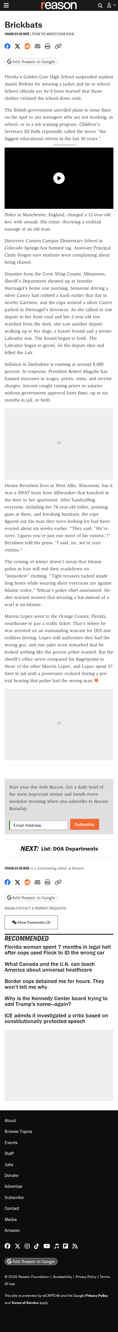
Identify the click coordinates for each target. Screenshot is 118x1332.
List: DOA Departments (59, 848)
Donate (11, 1175)
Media (11, 1219)
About (10, 1120)
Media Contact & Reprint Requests (35, 908)
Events (11, 1142)
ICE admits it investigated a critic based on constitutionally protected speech (56, 1018)
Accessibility (62, 1276)
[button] (111, 5)
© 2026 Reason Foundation (27, 1276)
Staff (9, 1153)
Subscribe (84, 824)
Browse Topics (18, 1131)
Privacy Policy (86, 1276)
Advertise (13, 1186)
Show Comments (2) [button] (33, 922)
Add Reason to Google (33, 61)
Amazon (12, 1230)
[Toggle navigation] (6, 5)
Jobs (9, 1164)
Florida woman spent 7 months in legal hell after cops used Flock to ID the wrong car (58, 949)
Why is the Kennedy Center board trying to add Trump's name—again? (56, 1000)
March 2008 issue (60, 33)
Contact (12, 1208)
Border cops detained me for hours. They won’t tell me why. (54, 983)
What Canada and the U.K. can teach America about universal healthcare (50, 966)
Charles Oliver (17, 33)
